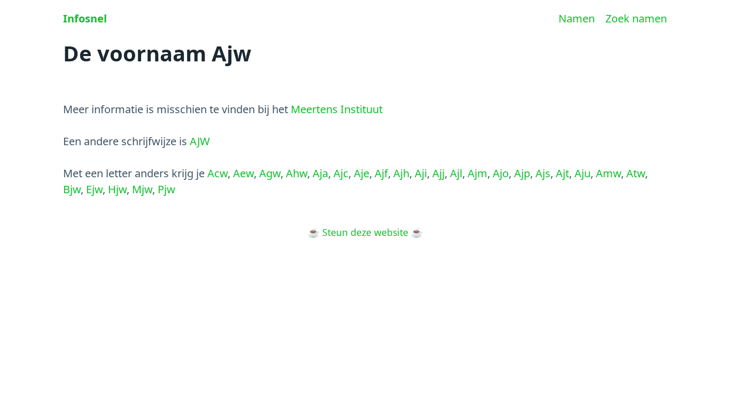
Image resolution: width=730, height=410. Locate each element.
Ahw (296, 173)
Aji (421, 173)
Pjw (166, 189)
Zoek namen (636, 18)
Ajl (456, 173)
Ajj (438, 173)
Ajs (542, 173)
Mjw (142, 189)
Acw (217, 173)
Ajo (501, 173)
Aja (320, 173)
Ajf (381, 173)
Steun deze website (365, 232)
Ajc (340, 173)
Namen (576, 18)
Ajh (401, 173)
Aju (582, 173)
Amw (608, 173)
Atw (635, 173)
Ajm (477, 173)
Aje (361, 173)
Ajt (562, 173)
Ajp (522, 173)
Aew (243, 173)
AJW (200, 141)
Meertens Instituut (337, 109)
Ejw (94, 189)
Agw (270, 173)
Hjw (117, 189)
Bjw (72, 189)
